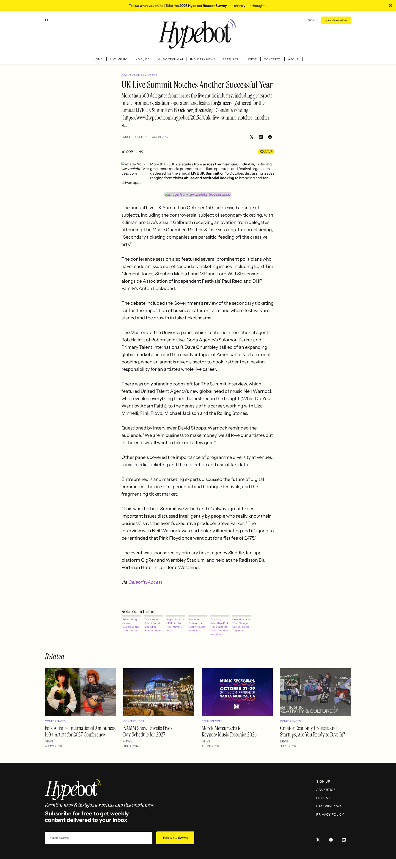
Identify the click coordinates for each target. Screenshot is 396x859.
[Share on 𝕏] (251, 137)
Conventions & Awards (139, 75)
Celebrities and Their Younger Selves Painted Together (241, 625)
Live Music (118, 59)
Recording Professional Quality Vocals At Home (196, 625)
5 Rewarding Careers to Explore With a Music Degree (131, 625)
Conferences (55, 721)
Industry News (202, 59)
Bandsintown (329, 806)
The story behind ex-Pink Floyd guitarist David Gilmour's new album (219, 626)
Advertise (326, 790)
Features (230, 59)
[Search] (47, 20)
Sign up (323, 781)
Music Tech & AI (170, 59)
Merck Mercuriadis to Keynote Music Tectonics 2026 (229, 731)
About (293, 59)
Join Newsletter (336, 20)
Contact (324, 798)
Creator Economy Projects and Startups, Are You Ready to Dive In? (312, 731)
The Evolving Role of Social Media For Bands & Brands (153, 625)
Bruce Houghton (134, 137)
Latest (251, 59)
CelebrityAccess (145, 582)
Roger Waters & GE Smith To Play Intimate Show (175, 625)
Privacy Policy (330, 814)
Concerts (272, 59)
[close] (390, 5)
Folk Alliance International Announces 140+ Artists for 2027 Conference (80, 731)
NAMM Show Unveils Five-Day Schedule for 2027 (148, 731)
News (49, 741)
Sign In (313, 20)
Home (98, 59)
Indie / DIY (142, 59)
